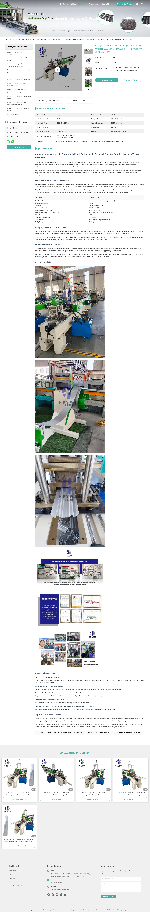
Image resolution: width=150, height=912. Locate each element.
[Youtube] (57, 895)
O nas (73, 4)
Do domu (64, 4)
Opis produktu (79, 100)
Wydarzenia (94, 4)
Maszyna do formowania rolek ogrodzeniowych (38, 39)
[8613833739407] (65, 895)
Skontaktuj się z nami (106, 4)
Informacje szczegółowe (49, 100)
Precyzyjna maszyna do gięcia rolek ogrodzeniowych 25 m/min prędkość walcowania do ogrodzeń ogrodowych (93, 794)
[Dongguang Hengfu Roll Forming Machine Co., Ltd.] (7, 4)
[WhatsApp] (8, 142)
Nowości (12, 882)
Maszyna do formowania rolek (128, 732)
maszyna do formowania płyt (99, 732)
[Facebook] (52, 895)
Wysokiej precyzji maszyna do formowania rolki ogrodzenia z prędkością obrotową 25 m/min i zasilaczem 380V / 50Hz (19, 840)
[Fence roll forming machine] (58, 68)
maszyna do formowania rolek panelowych (65, 732)
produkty (81, 4)
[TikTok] (61, 895)
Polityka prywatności (18, 910)
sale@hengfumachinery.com (20, 132)
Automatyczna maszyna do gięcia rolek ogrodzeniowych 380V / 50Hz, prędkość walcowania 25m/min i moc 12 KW (56, 794)
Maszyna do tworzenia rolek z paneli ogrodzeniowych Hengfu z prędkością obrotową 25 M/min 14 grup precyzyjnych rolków (19, 794)
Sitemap (29, 910)
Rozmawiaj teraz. (124, 4)
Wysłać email (108, 896)
